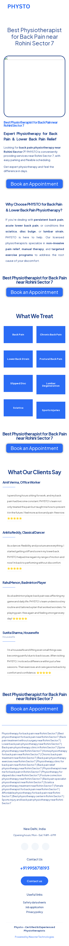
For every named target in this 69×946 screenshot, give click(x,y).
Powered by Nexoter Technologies (34, 936)
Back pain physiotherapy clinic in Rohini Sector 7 (29, 747)
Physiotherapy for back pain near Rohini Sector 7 (29, 733)
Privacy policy (34, 912)
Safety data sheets (34, 902)
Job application (34, 907)
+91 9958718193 (34, 868)
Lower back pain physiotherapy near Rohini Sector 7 (31, 743)
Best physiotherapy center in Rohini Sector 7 (38, 796)
